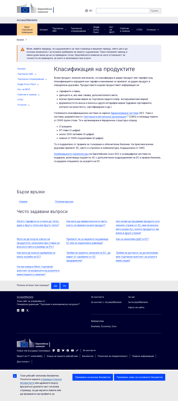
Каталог (44, 29)
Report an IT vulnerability (30, 356)
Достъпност (23, 361)
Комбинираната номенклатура (71, 154)
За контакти (89, 350)
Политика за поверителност (113, 356)
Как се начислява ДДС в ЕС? (132, 239)
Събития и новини (125, 29)
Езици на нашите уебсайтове (62, 356)
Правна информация (143, 356)
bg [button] (90, 10)
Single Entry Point (96, 30)
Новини (23, 201)
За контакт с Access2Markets (106, 302)
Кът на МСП (111, 30)
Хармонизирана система (124, 113)
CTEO (139, 29)
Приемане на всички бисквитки (92, 377)
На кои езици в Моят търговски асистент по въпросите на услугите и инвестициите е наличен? (38, 270)
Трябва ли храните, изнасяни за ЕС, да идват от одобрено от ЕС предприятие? (88, 256)
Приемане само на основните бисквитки (140, 377)
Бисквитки (87, 356)
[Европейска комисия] (38, 8)
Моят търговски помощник (27, 30)
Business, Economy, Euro (103, 326)
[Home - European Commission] (36, 343)
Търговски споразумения (78, 29)
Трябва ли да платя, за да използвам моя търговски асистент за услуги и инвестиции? (137, 256)
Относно (151, 29)
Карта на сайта (136, 307)
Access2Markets (25, 297)
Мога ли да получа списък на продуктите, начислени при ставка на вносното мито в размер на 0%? (38, 243)
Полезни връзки (64, 201)
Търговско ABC (57, 29)
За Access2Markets (138, 302)
